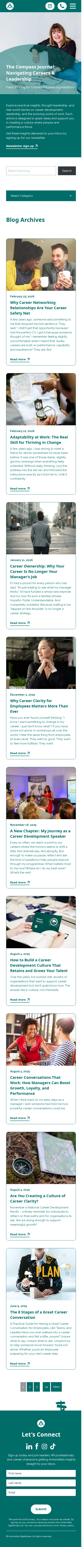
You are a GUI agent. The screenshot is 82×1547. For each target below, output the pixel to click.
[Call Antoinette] (62, 6)
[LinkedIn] (29, 1446)
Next (56, 1387)
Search (67, 171)
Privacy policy (67, 1525)
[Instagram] (44, 1446)
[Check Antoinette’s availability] (50, 6)
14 (46, 1387)
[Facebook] (37, 1446)
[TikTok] (52, 1446)
